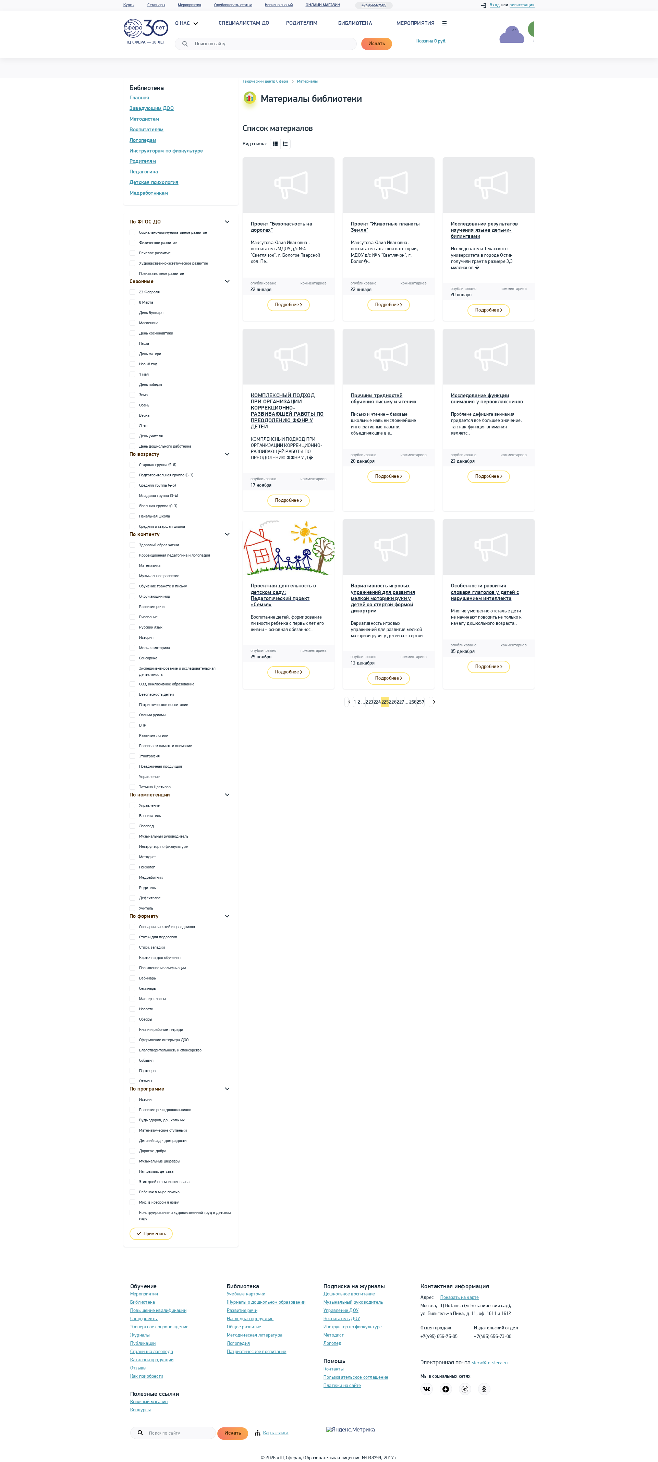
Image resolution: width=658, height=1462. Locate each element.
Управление (149, 777)
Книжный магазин (149, 1401)
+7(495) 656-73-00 (492, 1336)
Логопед (146, 826)
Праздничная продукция (160, 767)
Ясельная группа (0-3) (158, 506)
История (146, 638)
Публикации (143, 1343)
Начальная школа (154, 516)
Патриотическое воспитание (163, 705)
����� (346, 702)
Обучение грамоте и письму (163, 586)
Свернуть (227, 221)
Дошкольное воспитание (349, 1294)
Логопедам (143, 140)
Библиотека (355, 23)
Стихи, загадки (152, 948)
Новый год (148, 364)
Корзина (431, 41)
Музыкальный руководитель (163, 836)
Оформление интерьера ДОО (163, 1040)
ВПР (142, 725)
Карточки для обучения (160, 958)
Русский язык (150, 627)
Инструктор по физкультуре (163, 847)
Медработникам (149, 193)
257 (420, 702)
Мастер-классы (152, 999)
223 (369, 702)
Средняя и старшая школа (162, 527)
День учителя (151, 436)
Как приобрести (146, 1376)
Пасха (144, 344)
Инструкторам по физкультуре (166, 151)
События (146, 1061)
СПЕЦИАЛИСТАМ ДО (244, 23)
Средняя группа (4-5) (157, 486)
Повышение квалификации (162, 968)
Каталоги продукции (151, 1360)
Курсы (128, 5)
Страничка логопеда (151, 1351)
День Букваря (151, 313)
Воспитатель (150, 816)
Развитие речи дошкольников (165, 1110)
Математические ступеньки (163, 1131)
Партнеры (147, 1071)
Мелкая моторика (154, 648)
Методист (147, 857)
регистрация (522, 5)
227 (400, 702)
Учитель (146, 908)
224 (377, 702)
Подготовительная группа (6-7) (166, 475)
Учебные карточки (246, 1294)
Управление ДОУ (341, 1310)
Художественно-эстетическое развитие (173, 263)
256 (413, 702)
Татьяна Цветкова (155, 787)
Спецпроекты (144, 1318)
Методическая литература (254, 1335)
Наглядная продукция (250, 1318)
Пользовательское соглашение (356, 1377)
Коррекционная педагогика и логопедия (174, 555)
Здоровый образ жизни (159, 545)
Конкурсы (140, 1410)
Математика (149, 566)
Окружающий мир (154, 597)
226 (393, 702)
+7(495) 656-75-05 (439, 1336)
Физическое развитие (158, 243)
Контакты (334, 1369)
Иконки (275, 144)
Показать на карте (459, 1297)
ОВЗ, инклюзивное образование (166, 684)
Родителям (143, 161)
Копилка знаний (279, 5)
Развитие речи (151, 607)
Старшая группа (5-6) (157, 465)
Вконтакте (427, 1389)
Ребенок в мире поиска (159, 1192)
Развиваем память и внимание (165, 746)
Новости (146, 1009)
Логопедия (238, 1343)
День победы (150, 385)
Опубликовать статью (233, 5)
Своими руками (152, 715)
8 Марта (146, 303)
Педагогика (144, 172)
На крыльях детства (156, 1172)
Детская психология (154, 182)
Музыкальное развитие (159, 576)
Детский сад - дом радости (162, 1141)
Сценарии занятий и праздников (167, 927)
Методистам (144, 119)
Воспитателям (146, 130)
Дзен (446, 1389)
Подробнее (287, 304)
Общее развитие (244, 1327)
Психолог (147, 867)
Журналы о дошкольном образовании (266, 1302)
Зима (143, 395)
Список (285, 144)
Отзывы (145, 1081)
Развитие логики (153, 736)
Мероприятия (189, 5)
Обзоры (145, 1020)
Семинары (156, 5)
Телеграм (465, 1389)
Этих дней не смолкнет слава (164, 1182)
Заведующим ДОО (152, 108)
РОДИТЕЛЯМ (302, 23)
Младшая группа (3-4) (158, 496)
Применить (155, 1233)
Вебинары (147, 978)
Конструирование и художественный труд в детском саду (185, 1216)
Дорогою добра (152, 1151)
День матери (150, 354)
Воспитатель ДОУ (342, 1318)
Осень (144, 405)
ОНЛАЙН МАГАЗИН (323, 5)
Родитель (147, 888)
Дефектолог (149, 898)
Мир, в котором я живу (159, 1203)
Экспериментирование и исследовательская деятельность (177, 672)
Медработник (151, 878)
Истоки (145, 1100)
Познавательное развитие (161, 274)
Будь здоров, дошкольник (162, 1120)
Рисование (148, 617)
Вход (495, 5)
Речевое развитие (155, 253)
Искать (376, 44)
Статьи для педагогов (158, 937)
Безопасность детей (156, 695)
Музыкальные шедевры (159, 1161)
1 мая (144, 375)
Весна (144, 416)
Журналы (140, 1335)
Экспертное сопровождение (159, 1327)
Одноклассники (484, 1389)
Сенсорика (148, 658)
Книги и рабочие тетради (161, 1030)
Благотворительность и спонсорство (170, 1050)
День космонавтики (156, 333)
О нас (183, 23)
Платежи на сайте (342, 1385)
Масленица (148, 323)
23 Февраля (149, 292)
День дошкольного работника (165, 446)
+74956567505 (374, 5)
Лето (143, 426)
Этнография (149, 756)
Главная (139, 98)
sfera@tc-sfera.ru (490, 1363)
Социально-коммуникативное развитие (173, 233)
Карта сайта (275, 1433)
